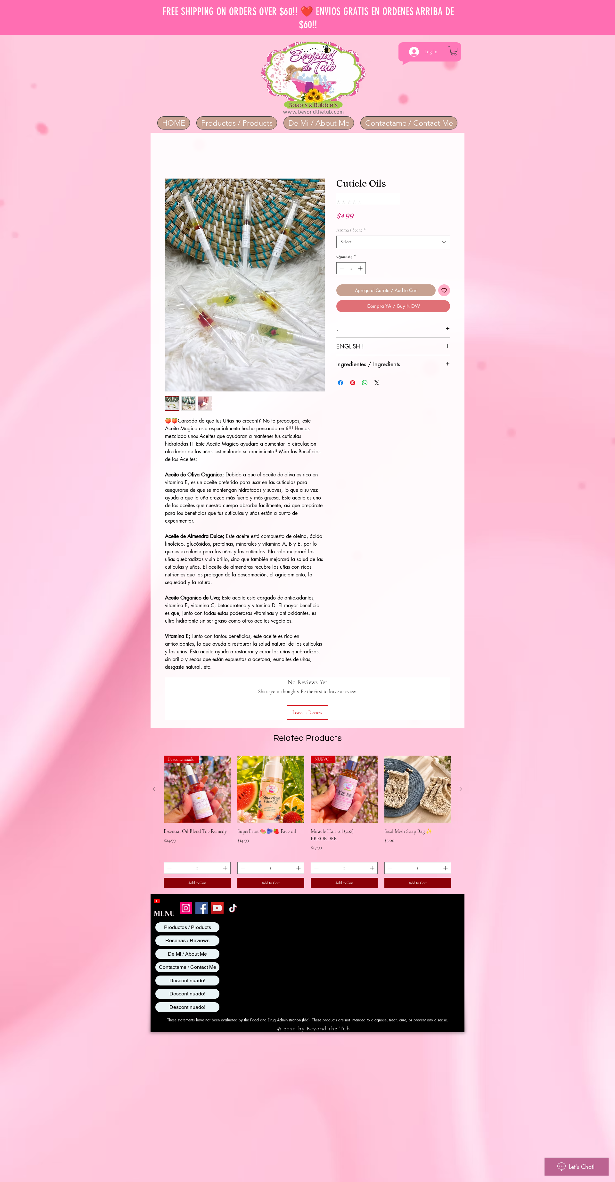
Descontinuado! (187, 939)
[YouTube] (157, 859)
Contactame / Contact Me (187, 925)
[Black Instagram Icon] (167, 859)
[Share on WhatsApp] (365, 372)
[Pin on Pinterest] (353, 372)
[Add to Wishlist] (444, 280)
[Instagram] (186, 866)
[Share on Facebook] (340, 372)
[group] (307, 780)
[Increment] (361, 257)
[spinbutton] (351, 257)
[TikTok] (233, 866)
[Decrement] (341, 257)
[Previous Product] (154, 747)
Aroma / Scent (350, 219)
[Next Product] (460, 747)
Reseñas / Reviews (187, 899)
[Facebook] (201, 866)
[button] (453, 50)
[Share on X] (377, 372)
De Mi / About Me (187, 912)
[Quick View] (271, 747)
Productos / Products (187, 886)
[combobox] (393, 231)
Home (171, 156)
